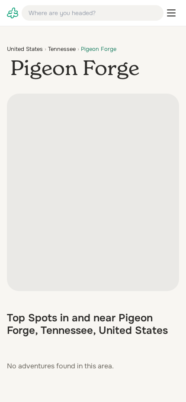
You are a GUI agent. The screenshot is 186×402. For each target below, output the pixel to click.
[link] (12, 13)
